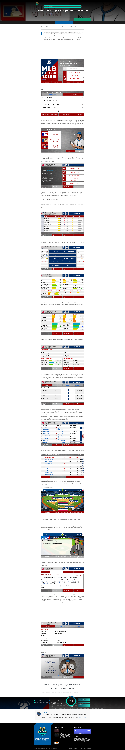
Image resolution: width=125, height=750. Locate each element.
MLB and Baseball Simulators (65, 692)
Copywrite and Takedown (87, 748)
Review (64, 22)
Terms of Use (80, 748)
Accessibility (70, 748)
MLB (59, 692)
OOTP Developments (70, 17)
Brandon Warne (48, 692)
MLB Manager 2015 (44, 22)
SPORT (51, 3)
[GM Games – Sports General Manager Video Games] (37, 5)
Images (82, 22)
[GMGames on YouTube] (78, 1)
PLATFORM (58, 3)
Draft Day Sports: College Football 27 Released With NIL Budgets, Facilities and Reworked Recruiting (65, 730)
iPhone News (57, 692)
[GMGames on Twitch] (80, 1)
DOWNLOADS (73, 3)
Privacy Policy (75, 748)
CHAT (80, 3)
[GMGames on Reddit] (77, 1)
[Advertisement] (62, 49)
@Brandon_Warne (82, 717)
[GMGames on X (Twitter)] (81, 1)
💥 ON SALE (45, 3)
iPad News (53, 692)
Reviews (35, 16)
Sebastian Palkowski (58, 17)
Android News (44, 692)
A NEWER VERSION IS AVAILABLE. (82, 19)
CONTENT (65, 3)
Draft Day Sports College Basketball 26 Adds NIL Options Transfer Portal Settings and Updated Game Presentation (65, 735)
